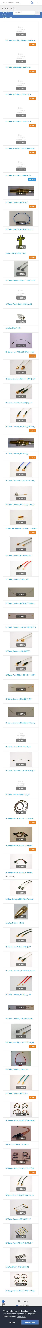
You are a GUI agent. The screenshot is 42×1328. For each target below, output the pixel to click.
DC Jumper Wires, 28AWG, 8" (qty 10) (19, 845)
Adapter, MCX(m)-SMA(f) (15, 923)
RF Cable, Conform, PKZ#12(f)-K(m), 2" (20, 504)
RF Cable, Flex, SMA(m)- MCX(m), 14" (19, 304)
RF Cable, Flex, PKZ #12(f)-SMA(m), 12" (20, 352)
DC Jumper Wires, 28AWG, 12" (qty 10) (19, 818)
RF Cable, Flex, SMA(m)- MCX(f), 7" (18, 747)
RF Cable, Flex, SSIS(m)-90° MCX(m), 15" (20, 971)
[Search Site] (38, 3)
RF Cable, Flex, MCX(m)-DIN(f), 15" (18, 947)
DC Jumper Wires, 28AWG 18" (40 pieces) (20, 1120)
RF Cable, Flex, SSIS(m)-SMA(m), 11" (19, 403)
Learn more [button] (21, 1317)
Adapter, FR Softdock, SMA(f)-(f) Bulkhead (21, 528)
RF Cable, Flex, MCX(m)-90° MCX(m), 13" (20, 675)
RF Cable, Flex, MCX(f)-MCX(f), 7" (18, 794)
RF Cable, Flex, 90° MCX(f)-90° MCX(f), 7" (20, 771)
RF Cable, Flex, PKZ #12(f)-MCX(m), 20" (20, 229)
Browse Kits (6, 13)
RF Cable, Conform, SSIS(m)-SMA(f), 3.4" (20, 379)
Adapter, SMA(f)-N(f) (13, 328)
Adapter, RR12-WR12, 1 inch (16, 253)
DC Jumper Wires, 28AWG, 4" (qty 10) (19, 872)
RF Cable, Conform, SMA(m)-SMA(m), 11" (21, 280)
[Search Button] (32, 2)
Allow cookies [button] (30, 1322)
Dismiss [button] (12, 1322)
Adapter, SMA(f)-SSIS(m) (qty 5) (17, 1267)
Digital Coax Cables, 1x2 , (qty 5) (17, 1144)
